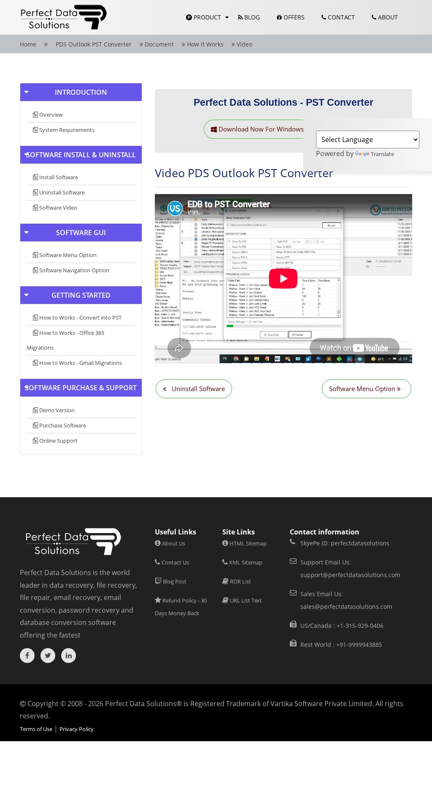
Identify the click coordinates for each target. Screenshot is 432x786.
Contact (340, 17)
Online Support (58, 440)
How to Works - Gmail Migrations (80, 363)
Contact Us (174, 562)
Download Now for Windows (260, 129)
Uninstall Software (61, 192)
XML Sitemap (245, 562)
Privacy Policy (76, 729)
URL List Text (245, 600)
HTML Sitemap (247, 543)
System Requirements (66, 130)
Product (206, 17)
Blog (251, 17)
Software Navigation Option (73, 270)
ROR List (240, 581)
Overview (50, 114)
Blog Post (174, 581)
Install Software (58, 177)
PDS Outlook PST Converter (93, 44)
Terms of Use (36, 729)
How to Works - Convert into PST (80, 317)
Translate (382, 154)
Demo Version (56, 410)
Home (28, 44)
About (387, 17)
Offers (293, 17)
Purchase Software (62, 425)
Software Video (57, 207)
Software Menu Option (67, 255)
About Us (173, 543)
